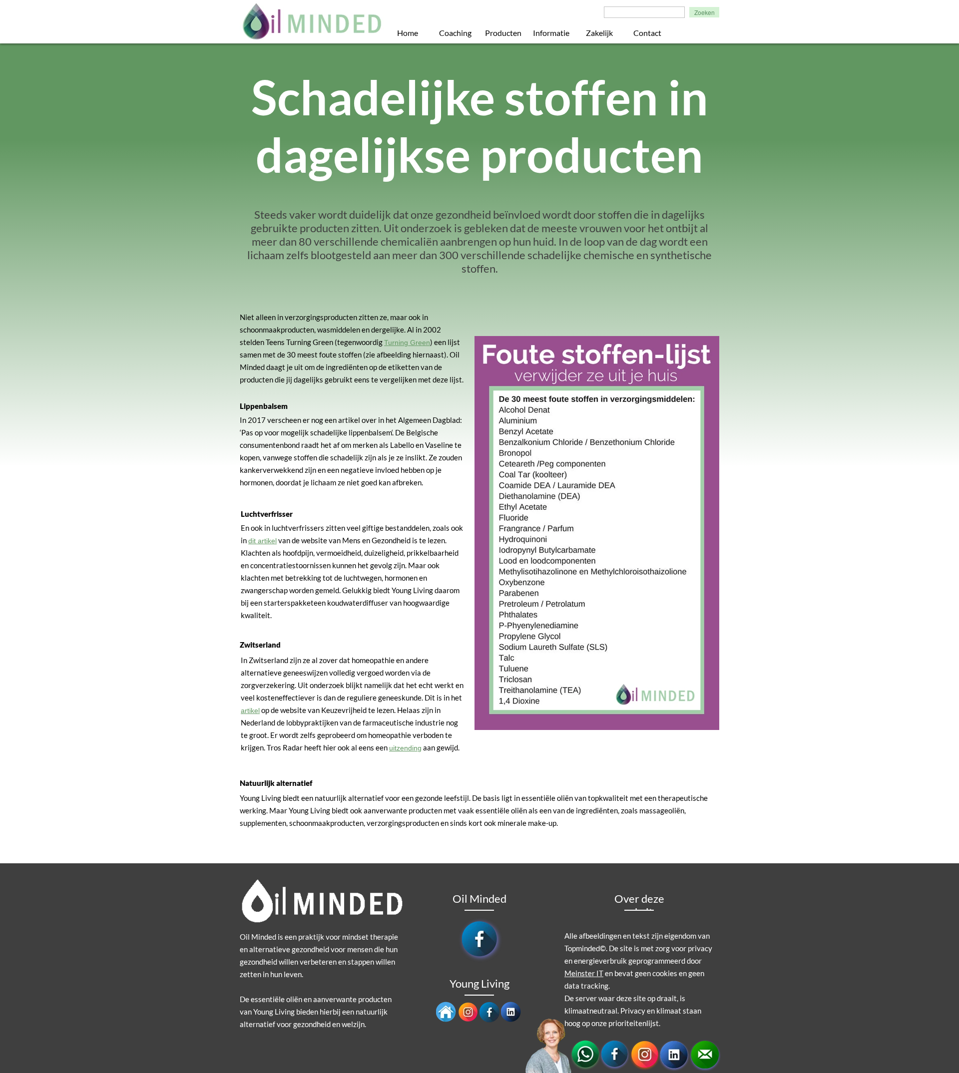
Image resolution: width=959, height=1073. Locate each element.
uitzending (405, 748)
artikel (250, 711)
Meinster (579, 973)
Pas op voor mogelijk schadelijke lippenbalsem (316, 432)
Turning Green (407, 343)
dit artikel (262, 541)
